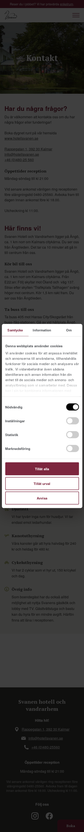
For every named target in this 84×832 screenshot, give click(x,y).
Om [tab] (69, 330)
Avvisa (42, 498)
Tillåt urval (42, 483)
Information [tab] (42, 330)
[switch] (72, 420)
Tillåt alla (42, 468)
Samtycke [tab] (15, 330)
